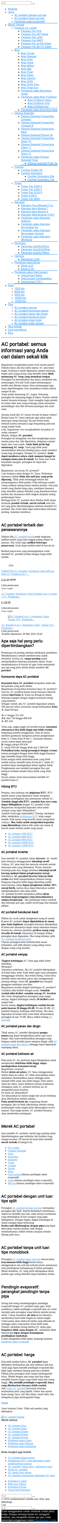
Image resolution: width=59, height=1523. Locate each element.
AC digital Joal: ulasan (19, 1472)
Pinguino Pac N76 (31, 31)
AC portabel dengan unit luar (30, 15)
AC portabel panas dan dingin (31, 314)
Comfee (19, 167)
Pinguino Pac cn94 (31, 37)
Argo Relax (27, 75)
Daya (11, 285)
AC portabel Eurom (18, 1437)
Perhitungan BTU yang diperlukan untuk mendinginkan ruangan (29, 1462)
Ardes (11, 1180)
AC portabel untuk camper (29, 323)
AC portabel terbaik (24, 536)
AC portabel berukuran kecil (30, 317)
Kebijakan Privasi (17, 1487)
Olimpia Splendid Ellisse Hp (37, 135)
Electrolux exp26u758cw (35, 252)
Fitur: (10, 304)
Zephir (11, 1168)
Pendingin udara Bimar (27, 262)
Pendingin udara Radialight (22, 1446)
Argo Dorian (27, 53)
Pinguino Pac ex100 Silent (36, 43)
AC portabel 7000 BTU (20, 833)
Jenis (11, 12)
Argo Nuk (26, 68)
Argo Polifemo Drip (39, 103)
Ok (36, 1520)
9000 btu (19, 294)
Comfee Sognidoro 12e (41, 179)
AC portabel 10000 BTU (21, 842)
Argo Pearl (27, 72)
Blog (10, 333)
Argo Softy (27, 81)
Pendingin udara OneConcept (31, 272)
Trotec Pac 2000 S (31, 189)
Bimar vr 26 (27, 268)
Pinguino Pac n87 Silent (34, 34)
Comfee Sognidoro (32, 173)
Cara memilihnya (17, 329)
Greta (4, 1402)
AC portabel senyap (25, 307)
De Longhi (13, 1147)
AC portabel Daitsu (18, 1434)
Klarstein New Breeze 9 (34, 211)
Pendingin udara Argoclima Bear (39, 109)
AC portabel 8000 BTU (20, 836)
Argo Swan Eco (29, 87)
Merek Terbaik (16, 24)
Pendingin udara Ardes (19, 1440)
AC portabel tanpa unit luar (29, 18)
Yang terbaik (15, 326)
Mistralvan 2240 (30, 259)
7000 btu (19, 288)
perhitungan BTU (29, 816)
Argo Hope (27, 62)
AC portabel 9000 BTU (20, 839)
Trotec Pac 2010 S (31, 192)
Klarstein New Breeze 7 (34, 208)
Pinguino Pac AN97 (32, 40)
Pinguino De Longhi (25, 28)
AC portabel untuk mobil (28, 320)
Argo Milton (27, 65)
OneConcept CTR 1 (32, 281)
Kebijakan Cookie (17, 1481)
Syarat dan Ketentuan (19, 1489)
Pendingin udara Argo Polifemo (39, 97)
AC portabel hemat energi (21, 1457)
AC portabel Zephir (18, 1431)
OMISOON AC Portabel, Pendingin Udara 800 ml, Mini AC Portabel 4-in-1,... (28, 572)
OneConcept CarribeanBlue (36, 278)
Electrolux (20, 243)
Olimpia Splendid (24, 113)
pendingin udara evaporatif (15, 1341)
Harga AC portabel (18, 1469)
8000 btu (19, 291)
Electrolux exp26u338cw (35, 246)
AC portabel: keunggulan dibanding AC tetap (31, 1475)
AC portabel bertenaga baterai (31, 310)
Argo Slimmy (28, 78)
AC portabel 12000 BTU (21, 845)
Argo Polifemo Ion (38, 106)
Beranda (12, 9)
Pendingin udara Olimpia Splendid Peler (35, 158)
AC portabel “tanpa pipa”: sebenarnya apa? (30, 1466)
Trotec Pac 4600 (30, 198)
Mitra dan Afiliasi (17, 1484)
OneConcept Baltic (31, 275)
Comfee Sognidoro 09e (41, 176)
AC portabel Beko (17, 1428)
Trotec (18, 183)
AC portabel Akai (17, 1425)
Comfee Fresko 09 (31, 170)
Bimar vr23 (27, 265)
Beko (10, 1171)
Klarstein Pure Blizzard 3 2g (37, 205)
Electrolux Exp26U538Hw (35, 249)
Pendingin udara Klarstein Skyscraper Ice (35, 226)
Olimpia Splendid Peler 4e (43, 163)
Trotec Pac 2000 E (31, 186)
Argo (17, 50)
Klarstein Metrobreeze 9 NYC (38, 214)
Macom (12, 1183)
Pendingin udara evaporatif (29, 21)
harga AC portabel (16, 1388)
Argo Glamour (28, 56)
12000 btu (20, 301)
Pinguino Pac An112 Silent (36, 46)
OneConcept (14, 1174)
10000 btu (20, 298)
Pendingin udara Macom (20, 1443)
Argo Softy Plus (30, 84)
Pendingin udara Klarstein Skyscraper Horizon (35, 232)
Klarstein (19, 202)
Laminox (19, 256)
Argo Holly (27, 59)
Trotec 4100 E (29, 195)
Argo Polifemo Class (39, 100)
